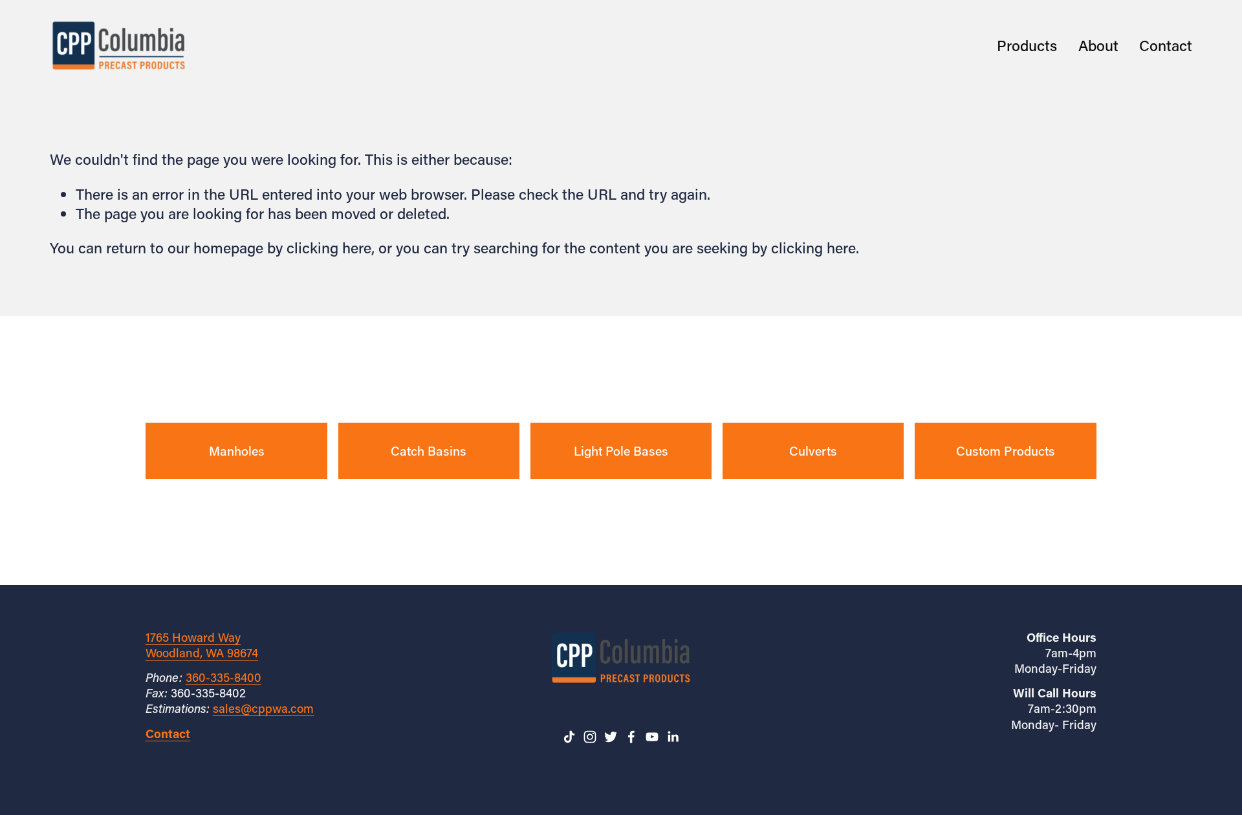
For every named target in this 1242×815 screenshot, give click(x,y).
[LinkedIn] (672, 736)
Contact (1165, 45)
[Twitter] (610, 736)
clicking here (329, 247)
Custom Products (1005, 450)
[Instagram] (589, 736)
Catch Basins (428, 450)
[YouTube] (652, 736)
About (1098, 45)
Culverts (813, 450)
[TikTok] (569, 736)
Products (1027, 45)
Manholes (237, 450)
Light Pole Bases (621, 450)
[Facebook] (631, 736)
